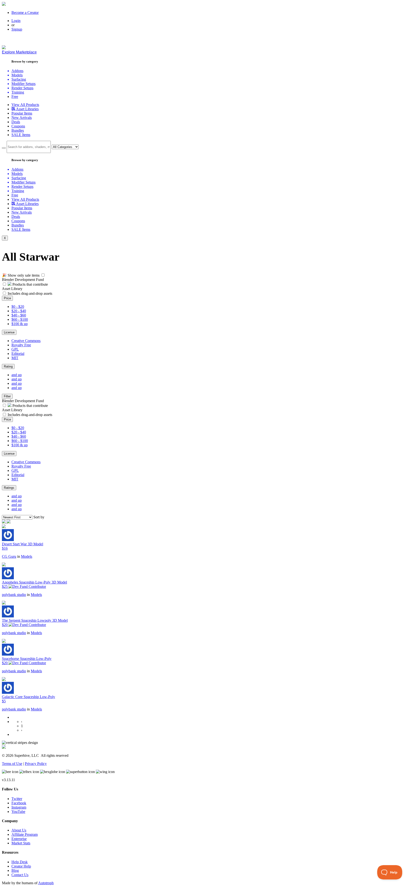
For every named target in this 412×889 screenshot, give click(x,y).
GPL (15, 349)
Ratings (9, 487)
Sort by (38, 517)
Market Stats (20, 843)
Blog (15, 870)
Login (16, 21)
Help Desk (19, 862)
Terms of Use (12, 764)
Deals (15, 122)
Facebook (18, 803)
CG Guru (9, 556)
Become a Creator (25, 13)
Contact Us (19, 875)
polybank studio (14, 595)
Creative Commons (26, 341)
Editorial (17, 354)
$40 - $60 (18, 315)
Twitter (16, 799)
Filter (7, 396)
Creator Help (21, 866)
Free (14, 97)
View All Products (25, 105)
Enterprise (19, 839)
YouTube (18, 812)
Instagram (18, 807)
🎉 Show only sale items (21, 275)
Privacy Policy (36, 764)
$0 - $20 (17, 307)
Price (7, 298)
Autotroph (46, 883)
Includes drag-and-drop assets (30, 293)
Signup (16, 29)
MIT (14, 358)
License (9, 332)
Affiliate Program (24, 834)
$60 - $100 (19, 319)
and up (16, 375)
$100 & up (19, 324)
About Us (18, 830)
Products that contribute (29, 284)
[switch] (43, 275)
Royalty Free (21, 345)
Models (26, 556)
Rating (8, 366)
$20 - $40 (18, 311)
